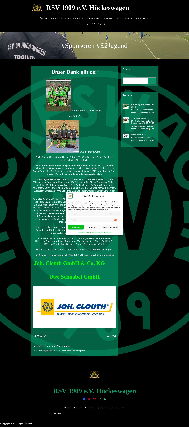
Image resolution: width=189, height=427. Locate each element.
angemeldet (47, 351)
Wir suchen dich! (138, 135)
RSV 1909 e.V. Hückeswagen (87, 7)
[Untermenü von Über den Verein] (57, 18)
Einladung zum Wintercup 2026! (143, 106)
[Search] (152, 81)
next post (111, 336)
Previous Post (40, 336)
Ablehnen (92, 227)
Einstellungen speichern (111, 227)
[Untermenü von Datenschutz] (124, 407)
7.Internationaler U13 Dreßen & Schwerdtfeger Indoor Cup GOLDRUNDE (143, 120)
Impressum (107, 232)
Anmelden (57, 413)
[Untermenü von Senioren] (70, 18)
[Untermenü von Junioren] (82, 18)
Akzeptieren (76, 227)
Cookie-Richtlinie (83, 232)
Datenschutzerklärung (96, 232)
